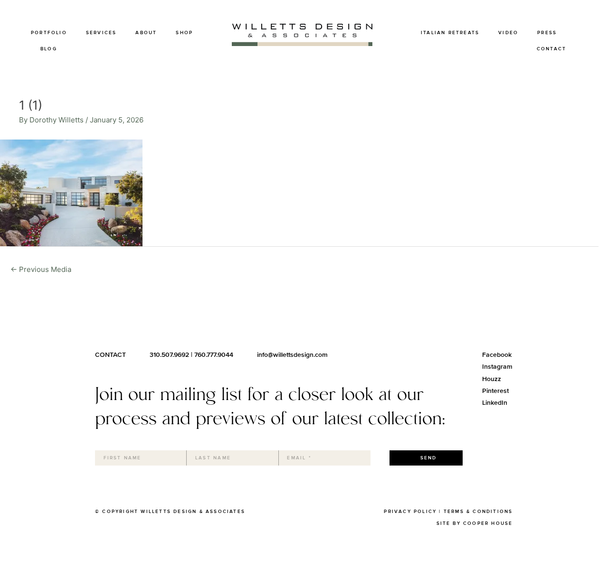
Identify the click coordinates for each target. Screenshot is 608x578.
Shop (184, 33)
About (146, 33)
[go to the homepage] (302, 43)
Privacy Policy (410, 511)
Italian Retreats (450, 33)
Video (508, 33)
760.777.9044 (213, 355)
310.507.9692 (169, 355)
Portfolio (49, 33)
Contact (551, 49)
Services (101, 33)
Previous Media (40, 269)
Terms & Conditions (478, 511)
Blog (48, 49)
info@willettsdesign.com (292, 355)
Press (547, 33)
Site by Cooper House (475, 523)
